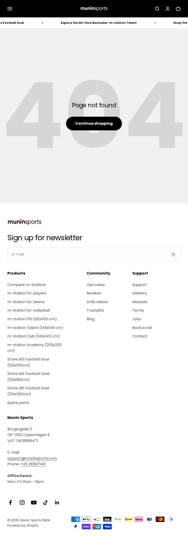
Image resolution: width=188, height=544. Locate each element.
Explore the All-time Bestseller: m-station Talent (94, 23)
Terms (138, 310)
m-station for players (26, 293)
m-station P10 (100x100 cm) (32, 319)
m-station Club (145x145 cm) (33, 336)
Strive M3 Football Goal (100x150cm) (28, 362)
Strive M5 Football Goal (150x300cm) (28, 391)
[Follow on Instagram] (22, 502)
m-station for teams (25, 301)
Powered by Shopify (23, 525)
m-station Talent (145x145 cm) (35, 327)
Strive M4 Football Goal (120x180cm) (28, 376)
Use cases (96, 284)
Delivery (139, 293)
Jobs (136, 319)
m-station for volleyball (28, 310)
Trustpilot (95, 310)
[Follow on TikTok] (45, 502)
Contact (139, 336)
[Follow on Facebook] (10, 502)
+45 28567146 (33, 464)
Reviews (94, 293)
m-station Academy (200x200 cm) (34, 347)
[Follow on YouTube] (34, 502)
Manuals (139, 301)
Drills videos (97, 301)
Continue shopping (94, 123)
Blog (90, 319)
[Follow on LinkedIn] (57, 502)
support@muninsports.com (32, 458)
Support (139, 284)
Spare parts (18, 402)
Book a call (142, 327)
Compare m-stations (26, 284)
